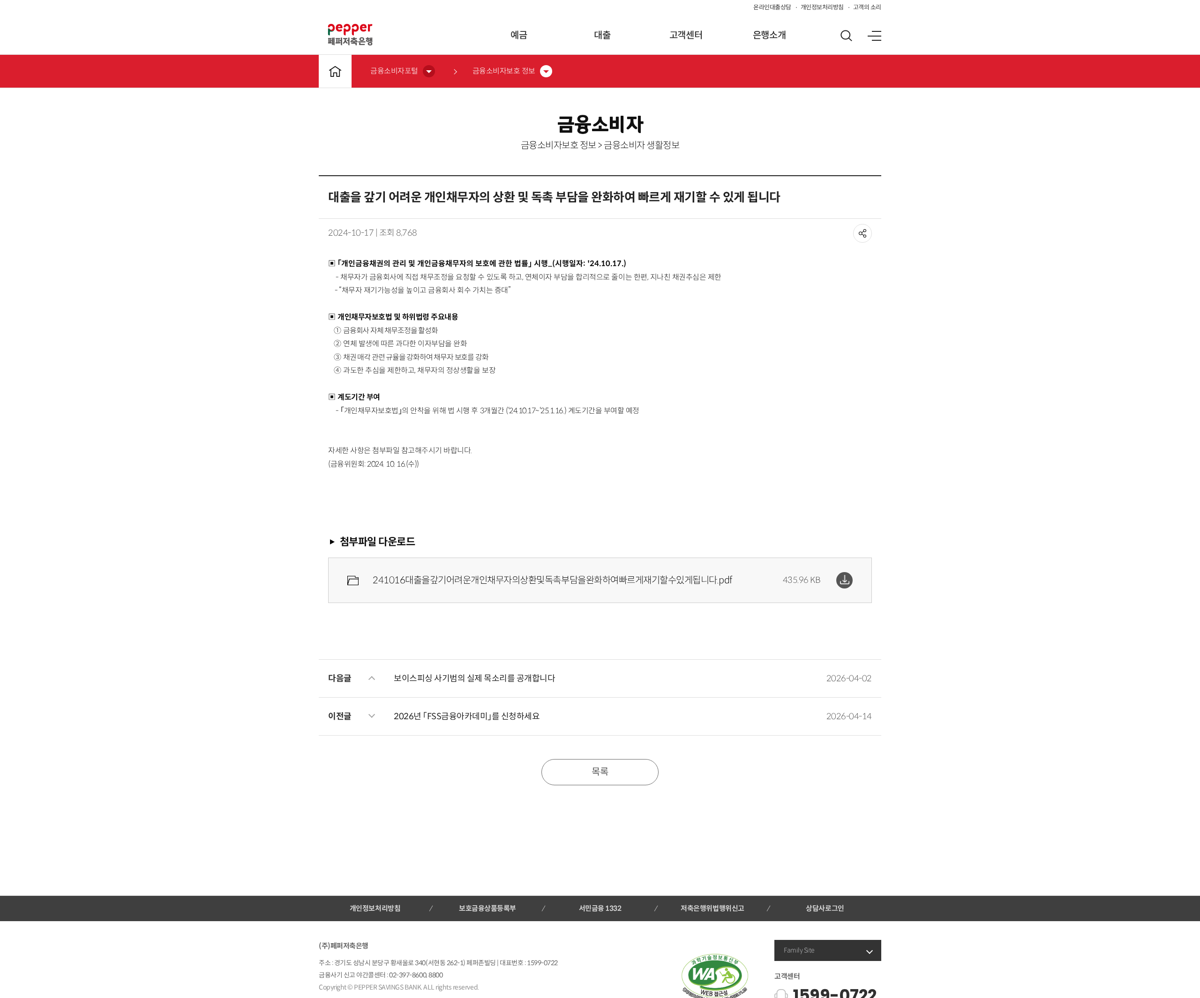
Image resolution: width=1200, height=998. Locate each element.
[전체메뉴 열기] (874, 35)
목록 (600, 772)
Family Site (799, 950)
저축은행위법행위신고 (712, 908)
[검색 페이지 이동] (846, 35)
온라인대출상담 (772, 7)
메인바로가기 (335, 71)
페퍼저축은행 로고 (350, 35)
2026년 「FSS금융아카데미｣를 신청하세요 (467, 716)
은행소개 (769, 35)
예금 (518, 35)
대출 (602, 35)
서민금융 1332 (600, 908)
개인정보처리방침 (822, 7)
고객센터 (685, 35)
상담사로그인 (825, 908)
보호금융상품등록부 (487, 908)
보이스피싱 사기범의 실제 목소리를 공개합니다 (474, 678)
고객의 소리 (867, 7)
